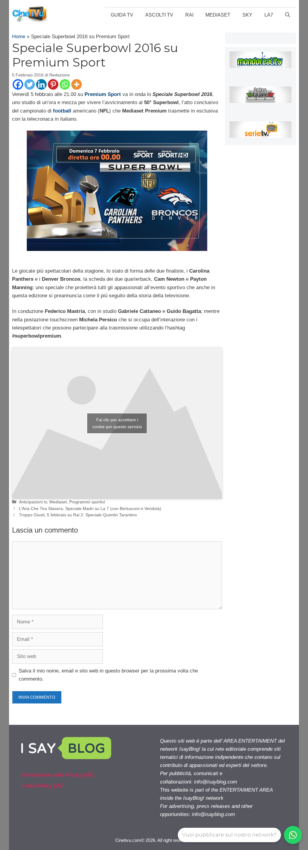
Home (18, 36)
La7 (268, 14)
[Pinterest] (53, 84)
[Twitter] (29, 84)
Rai (189, 14)
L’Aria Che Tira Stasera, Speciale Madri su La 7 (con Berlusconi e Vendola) (90, 508)
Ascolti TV (159, 14)
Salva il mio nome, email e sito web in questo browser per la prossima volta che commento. (108, 675)
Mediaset (217, 14)
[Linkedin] (41, 84)
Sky (247, 14)
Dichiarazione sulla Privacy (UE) (57, 775)
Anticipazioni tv (33, 501)
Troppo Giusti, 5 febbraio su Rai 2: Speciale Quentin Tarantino (78, 514)
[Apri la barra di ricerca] (287, 15)
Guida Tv (122, 14)
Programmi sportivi (87, 501)
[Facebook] (18, 84)
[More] (76, 84)
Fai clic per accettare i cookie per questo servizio (117, 423)
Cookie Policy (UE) (42, 786)
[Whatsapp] (65, 84)
